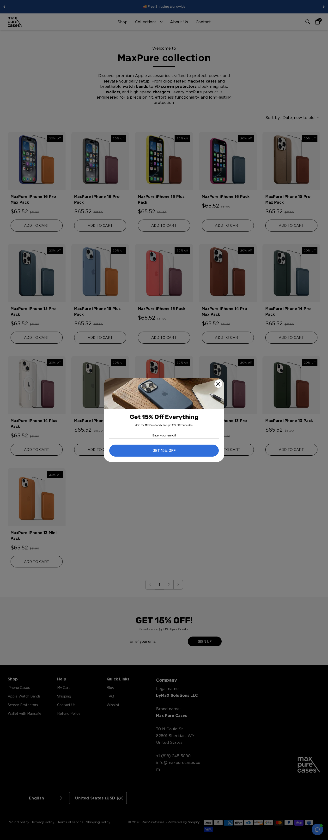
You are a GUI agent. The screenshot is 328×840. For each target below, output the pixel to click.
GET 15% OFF (164, 450)
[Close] (218, 384)
